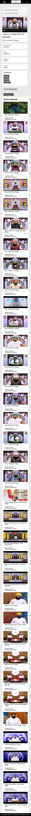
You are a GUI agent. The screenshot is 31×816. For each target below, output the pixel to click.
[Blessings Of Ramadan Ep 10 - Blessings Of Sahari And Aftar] (15, 516)
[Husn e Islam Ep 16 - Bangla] (15, 185)
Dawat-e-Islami (8, 10)
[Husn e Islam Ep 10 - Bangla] (15, 264)
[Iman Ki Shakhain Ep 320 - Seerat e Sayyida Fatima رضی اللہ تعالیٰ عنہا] (15, 495)
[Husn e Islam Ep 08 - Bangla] (15, 302)
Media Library (15, 10)
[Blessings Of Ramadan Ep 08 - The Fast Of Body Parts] (15, 578)
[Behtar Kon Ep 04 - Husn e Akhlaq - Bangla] (15, 718)
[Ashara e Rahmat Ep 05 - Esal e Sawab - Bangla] (15, 777)
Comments (8, 94)
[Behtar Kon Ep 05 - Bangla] (15, 657)
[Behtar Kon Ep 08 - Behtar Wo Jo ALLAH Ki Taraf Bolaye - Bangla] (15, 637)
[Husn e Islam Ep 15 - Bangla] (15, 204)
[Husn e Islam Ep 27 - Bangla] (15, 108)
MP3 (6, 80)
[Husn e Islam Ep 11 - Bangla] (15, 244)
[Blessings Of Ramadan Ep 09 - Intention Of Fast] (15, 557)
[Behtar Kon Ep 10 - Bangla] (15, 598)
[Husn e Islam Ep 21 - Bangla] (15, 146)
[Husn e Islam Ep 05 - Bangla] (15, 399)
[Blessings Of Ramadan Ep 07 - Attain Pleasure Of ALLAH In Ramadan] (15, 536)
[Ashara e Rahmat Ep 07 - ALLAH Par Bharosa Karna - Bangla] (15, 798)
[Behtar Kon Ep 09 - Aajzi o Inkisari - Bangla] (15, 618)
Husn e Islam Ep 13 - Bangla (11, 13)
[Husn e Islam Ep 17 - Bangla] (15, 166)
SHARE (7, 82)
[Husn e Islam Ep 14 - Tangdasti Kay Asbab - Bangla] (15, 224)
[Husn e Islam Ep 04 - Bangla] (15, 341)
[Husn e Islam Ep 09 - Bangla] (15, 283)
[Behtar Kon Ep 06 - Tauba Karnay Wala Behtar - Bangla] (15, 697)
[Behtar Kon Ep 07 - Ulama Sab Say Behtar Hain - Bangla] (15, 677)
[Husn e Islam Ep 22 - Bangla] (15, 127)
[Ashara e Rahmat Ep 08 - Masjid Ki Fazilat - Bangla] (15, 757)
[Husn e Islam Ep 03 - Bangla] (15, 360)
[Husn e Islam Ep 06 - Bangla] (15, 379)
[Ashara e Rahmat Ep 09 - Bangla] (15, 737)
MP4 (6, 75)
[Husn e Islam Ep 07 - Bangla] (15, 321)
